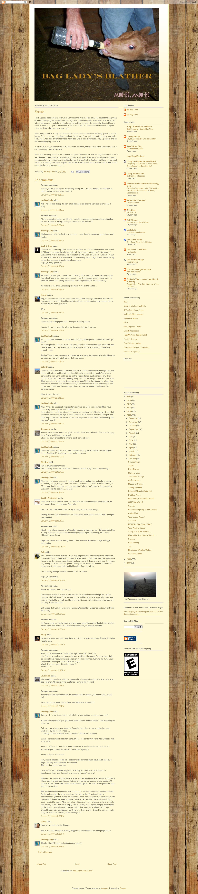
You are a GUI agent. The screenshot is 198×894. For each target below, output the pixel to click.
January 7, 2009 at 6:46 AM (52, 313)
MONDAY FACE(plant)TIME (140, 524)
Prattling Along (134, 495)
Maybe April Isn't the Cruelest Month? (141, 139)
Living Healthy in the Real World (141, 161)
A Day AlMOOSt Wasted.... (139, 531)
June (131, 440)
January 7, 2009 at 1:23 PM (52, 706)
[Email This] (77, 171)
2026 (129, 397)
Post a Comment (45, 852)
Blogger (123, 888)
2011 (129, 408)
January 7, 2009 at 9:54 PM (52, 846)
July (131, 437)
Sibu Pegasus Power (132, 327)
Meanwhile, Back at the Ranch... (142, 498)
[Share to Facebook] (85, 171)
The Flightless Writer (132, 343)
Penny (44, 295)
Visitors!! (132, 520)
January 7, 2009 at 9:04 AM (52, 521)
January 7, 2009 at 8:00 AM (52, 457)
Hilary (43, 635)
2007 (129, 563)
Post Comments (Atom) (82, 871)
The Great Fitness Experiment (136, 347)
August (132, 433)
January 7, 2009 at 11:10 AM (53, 644)
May (131, 444)
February (133, 455)
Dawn (43, 821)
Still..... (131, 546)
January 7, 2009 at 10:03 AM (53, 547)
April (131, 448)
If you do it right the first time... (138, 222)
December (133, 418)
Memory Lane (134, 473)
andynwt (104, 888)
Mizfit (126, 323)
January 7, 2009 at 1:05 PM (52, 685)
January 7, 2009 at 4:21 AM (52, 195)
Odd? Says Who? (135, 502)
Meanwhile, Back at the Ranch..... (142, 535)
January (132, 459)
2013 (129, 400)
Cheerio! (131, 506)
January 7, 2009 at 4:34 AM (52, 210)
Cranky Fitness (133, 136)
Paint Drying (133, 469)
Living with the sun (135, 173)
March (132, 451)
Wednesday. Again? (136, 517)
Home (77, 864)
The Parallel (131, 252)
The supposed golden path (139, 269)
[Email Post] (72, 172)
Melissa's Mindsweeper (133, 314)
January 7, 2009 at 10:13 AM (53, 580)
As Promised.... (134, 480)
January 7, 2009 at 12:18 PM (53, 670)
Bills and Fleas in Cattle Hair (140, 491)
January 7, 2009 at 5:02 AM (52, 225)
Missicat (44, 462)
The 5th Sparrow (130, 339)
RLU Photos (132, 220)
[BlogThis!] (80, 171)
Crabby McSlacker (49, 498)
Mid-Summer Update (135, 149)
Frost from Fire (132, 262)
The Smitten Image (135, 260)
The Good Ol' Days (136, 476)
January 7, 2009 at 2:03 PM (52, 816)
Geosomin (45, 429)
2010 (129, 411)
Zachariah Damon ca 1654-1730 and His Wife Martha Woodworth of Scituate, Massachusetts (143, 190)
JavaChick (45, 676)
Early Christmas (133, 203)
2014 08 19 (131, 213)
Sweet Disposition (131, 331)
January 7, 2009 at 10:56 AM (53, 629)
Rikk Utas (131, 210)
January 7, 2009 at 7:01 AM (52, 361)
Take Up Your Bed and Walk (135, 335)
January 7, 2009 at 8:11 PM (52, 834)
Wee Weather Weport (137, 528)
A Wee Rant (133, 513)
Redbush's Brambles (136, 200)
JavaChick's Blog (134, 146)
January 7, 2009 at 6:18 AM (52, 266)
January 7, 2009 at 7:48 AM (52, 424)
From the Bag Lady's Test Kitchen (142, 509)
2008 (129, 559)
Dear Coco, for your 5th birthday (139, 242)
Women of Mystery (132, 351)
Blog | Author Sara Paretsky (139, 127)
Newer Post (41, 864)
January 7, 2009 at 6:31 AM (52, 289)
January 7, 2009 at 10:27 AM (53, 614)
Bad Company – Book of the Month (140, 129)
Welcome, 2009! (135, 554)
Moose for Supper (135, 484)
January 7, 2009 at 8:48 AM (52, 492)
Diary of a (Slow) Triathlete (135, 306)
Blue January (133, 542)
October (132, 425)
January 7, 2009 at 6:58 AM (52, 330)
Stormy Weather (135, 487)
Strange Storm (134, 462)
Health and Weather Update (139, 550)
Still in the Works (134, 240)
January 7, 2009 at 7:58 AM (52, 441)
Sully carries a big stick (136, 176)
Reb (42, 552)
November (133, 422)
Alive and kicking (133, 272)
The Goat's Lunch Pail (137, 250)
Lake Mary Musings (135, 156)
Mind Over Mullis (131, 318)
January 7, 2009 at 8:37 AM (52, 472)
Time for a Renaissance (136, 232)
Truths (131, 465)
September (134, 429)
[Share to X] (82, 171)
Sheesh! (131, 539)
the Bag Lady (47, 200)
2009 (129, 415)
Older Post (111, 864)
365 (125, 302)
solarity (44, 367)
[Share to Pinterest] (88, 171)
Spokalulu (131, 230)
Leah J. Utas (46, 246)
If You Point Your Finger (134, 310)
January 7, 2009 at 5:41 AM (52, 240)
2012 (129, 404)
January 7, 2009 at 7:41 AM (52, 398)
